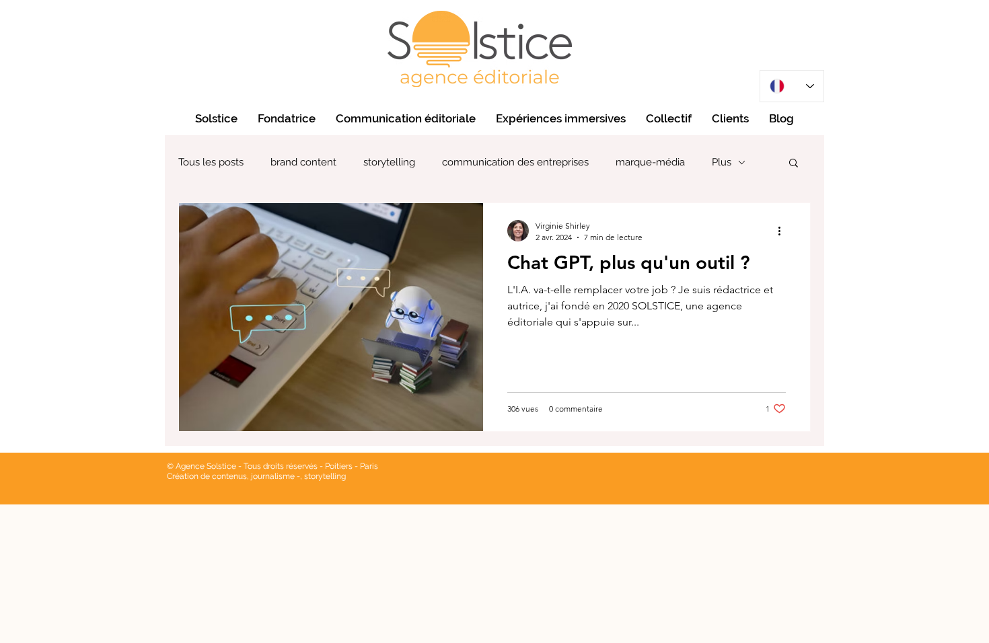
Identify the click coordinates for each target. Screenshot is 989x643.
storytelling (389, 162)
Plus (721, 162)
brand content (303, 162)
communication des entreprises (515, 162)
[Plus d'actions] (784, 231)
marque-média (650, 162)
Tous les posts (211, 162)
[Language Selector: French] (792, 86)
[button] (793, 164)
